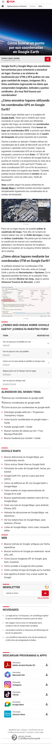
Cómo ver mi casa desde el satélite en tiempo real (24, 361)
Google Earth (7, 117)
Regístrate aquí (14, 730)
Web (40, 6)
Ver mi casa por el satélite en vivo (17, 342)
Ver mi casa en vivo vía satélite (16, 351)
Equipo (24, 730)
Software (7, 374)
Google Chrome (9, 384)
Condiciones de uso (36, 730)
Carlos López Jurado (10, 58)
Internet (6, 345)
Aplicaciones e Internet (16, 6)
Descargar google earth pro (17, 412)
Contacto (30, 732)
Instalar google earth (14, 427)
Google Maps (8, 188)
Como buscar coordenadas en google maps (25, 419)
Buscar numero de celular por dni (20, 431)
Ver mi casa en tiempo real (14, 380)
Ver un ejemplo (43, 598)
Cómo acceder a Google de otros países (23, 566)
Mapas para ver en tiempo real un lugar (19, 371)
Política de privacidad (17, 732)
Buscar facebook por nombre (18, 438)
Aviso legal (39, 732)
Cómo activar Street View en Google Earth (24, 464)
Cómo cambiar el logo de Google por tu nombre (27, 570)
